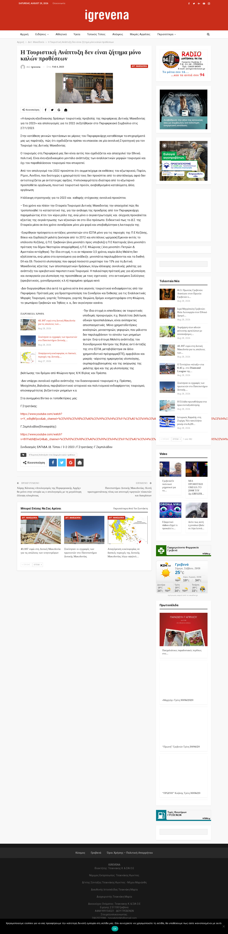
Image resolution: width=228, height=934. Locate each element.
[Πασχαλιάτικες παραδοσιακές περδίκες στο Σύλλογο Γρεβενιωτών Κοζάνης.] (184, 629)
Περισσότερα (165, 34)
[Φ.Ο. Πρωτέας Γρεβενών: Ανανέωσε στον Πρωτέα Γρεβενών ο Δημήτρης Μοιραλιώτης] (167, 294)
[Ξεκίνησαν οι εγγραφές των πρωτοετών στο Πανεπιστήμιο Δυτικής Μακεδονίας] (28, 341)
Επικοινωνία (59, 3)
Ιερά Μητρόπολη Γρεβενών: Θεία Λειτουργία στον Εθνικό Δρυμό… (192, 312)
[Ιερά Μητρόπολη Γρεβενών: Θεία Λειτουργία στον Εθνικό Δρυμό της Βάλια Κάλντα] (167, 313)
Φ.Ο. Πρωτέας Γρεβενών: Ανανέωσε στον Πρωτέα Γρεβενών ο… (190, 294)
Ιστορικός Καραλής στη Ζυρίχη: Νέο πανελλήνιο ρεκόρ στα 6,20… (189, 421)
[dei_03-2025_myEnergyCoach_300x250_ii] (184, 109)
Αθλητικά (61, 34)
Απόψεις (117, 34)
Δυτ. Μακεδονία (139, 66)
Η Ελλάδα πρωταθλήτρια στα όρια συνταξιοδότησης (192, 403)
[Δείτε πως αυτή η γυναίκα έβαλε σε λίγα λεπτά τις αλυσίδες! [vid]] (197, 510)
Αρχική (24, 34)
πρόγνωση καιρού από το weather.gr (183, 595)
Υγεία (77, 34)
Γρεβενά (96, 852)
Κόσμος (80, 852)
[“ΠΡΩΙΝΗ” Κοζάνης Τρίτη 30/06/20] (184, 772)
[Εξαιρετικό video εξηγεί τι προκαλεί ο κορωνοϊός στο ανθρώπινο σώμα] (171, 510)
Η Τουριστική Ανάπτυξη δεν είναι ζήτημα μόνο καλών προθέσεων (52, 455)
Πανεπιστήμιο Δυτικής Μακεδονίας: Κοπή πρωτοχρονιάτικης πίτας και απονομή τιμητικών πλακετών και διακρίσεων (119, 491)
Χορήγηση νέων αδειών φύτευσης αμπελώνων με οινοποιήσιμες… (189, 331)
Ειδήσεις (40, 34)
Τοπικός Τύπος (96, 34)
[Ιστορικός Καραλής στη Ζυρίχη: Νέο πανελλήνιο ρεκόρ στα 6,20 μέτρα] (167, 421)
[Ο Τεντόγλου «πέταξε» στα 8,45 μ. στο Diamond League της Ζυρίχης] (167, 368)
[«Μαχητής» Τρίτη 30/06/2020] (184, 679)
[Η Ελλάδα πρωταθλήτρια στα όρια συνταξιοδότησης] (167, 406)
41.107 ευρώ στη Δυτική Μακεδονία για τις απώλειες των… (56, 322)
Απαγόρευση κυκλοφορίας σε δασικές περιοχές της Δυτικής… (57, 355)
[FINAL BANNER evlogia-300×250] (184, 160)
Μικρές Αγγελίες (140, 34)
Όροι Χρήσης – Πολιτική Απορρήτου (130, 852)
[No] (223, 926)
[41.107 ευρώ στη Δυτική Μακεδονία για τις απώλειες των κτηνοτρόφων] (28, 324)
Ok (115, 928)
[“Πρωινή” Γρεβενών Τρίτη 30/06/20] (184, 726)
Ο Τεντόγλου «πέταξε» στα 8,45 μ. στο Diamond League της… (190, 368)
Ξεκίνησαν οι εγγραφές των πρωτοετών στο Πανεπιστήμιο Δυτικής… (57, 338)
